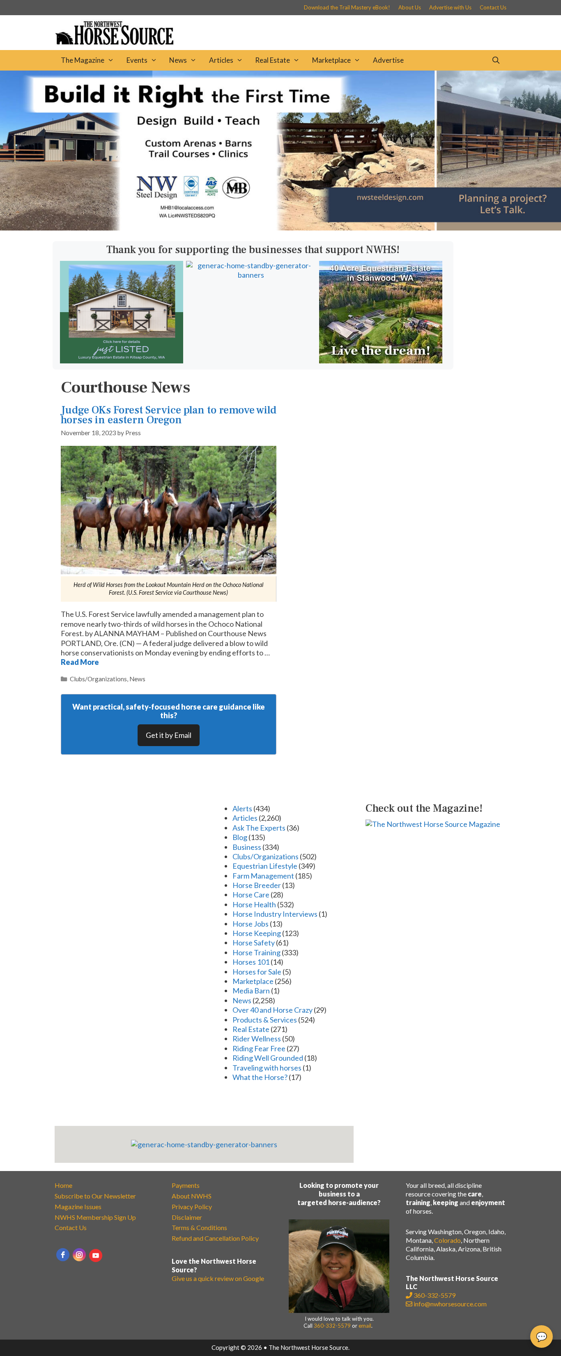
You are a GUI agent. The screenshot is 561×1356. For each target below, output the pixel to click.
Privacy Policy (192, 1206)
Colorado (447, 1240)
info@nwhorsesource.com (450, 1304)
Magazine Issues (78, 1206)
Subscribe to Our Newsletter (95, 1196)
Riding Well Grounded (267, 1057)
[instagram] (79, 1254)
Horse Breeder (256, 885)
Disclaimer (187, 1217)
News (178, 60)
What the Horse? (259, 1077)
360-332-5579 (332, 1325)
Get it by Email (168, 735)
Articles (221, 60)
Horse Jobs (250, 923)
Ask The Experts (258, 827)
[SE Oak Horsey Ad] (121, 360)
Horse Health (254, 904)
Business (246, 846)
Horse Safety (253, 942)
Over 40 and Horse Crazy (272, 1009)
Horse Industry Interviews (274, 913)
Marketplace (331, 60)
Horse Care (250, 894)
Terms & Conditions (199, 1227)
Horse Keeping (256, 933)
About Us (409, 7)
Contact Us (493, 7)
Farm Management (263, 875)
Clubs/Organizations (98, 679)
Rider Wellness (256, 1038)
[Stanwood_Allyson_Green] (380, 360)
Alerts (242, 808)
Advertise (388, 60)
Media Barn (251, 990)
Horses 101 (250, 961)
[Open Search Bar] (495, 60)
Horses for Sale (256, 971)
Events (136, 60)
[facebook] (62, 1254)
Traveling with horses (266, 1067)
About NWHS (192, 1196)
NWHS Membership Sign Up (95, 1217)
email (365, 1325)
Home (63, 1185)
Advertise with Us (450, 7)
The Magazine (82, 60)
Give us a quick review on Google (218, 1278)
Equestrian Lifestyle (264, 865)
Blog (239, 837)
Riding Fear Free (258, 1048)
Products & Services (264, 1019)
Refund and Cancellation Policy (215, 1238)
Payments (186, 1185)
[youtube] (95, 1255)
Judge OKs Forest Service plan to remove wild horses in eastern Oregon (168, 415)
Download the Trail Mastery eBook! (347, 7)
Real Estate (272, 60)
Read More (80, 662)
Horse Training (256, 952)
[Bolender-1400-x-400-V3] (280, 227)
